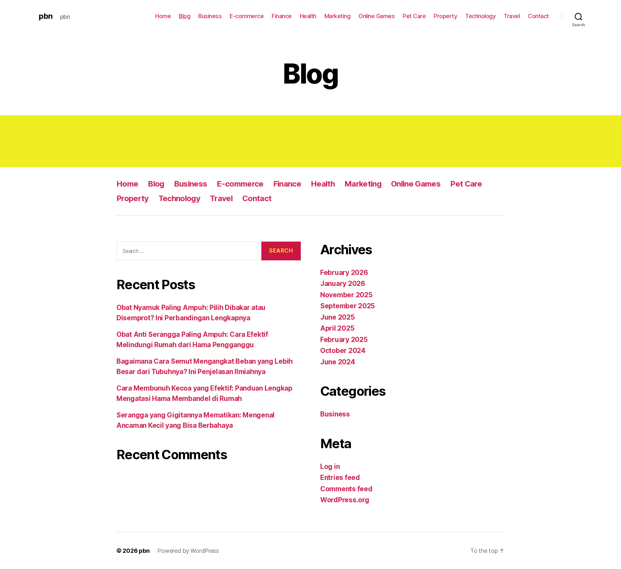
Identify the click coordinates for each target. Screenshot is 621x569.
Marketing (337, 16)
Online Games (376, 16)
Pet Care (414, 16)
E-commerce (247, 16)
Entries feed (340, 477)
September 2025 (347, 306)
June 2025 (337, 317)
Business (210, 16)
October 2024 (342, 351)
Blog (184, 16)
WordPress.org (344, 500)
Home (163, 16)
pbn (45, 16)
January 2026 (342, 283)
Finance (282, 16)
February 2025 (344, 340)
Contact (538, 16)
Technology (480, 16)
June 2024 (337, 362)
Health (308, 16)
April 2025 (337, 328)
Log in (330, 466)
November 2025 (346, 295)
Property (445, 16)
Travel (512, 16)
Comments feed (346, 489)
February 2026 (344, 272)
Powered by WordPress (188, 550)
